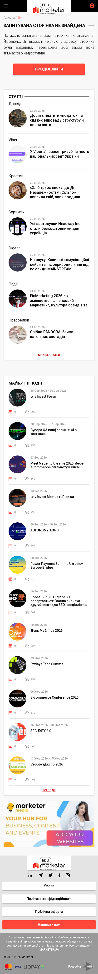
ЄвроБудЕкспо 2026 (46, 764)
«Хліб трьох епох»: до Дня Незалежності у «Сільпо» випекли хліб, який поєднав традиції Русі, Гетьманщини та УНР (57, 192)
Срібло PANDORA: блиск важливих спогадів (51, 334)
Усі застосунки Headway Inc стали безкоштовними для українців (55, 228)
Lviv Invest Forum (43, 396)
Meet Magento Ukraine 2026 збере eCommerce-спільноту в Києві (56, 465)
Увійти (92, 5)
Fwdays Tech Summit (46, 664)
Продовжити (49, 69)
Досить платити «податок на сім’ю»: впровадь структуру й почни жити (57, 120)
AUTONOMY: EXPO (44, 530)
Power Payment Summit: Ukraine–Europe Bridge (56, 565)
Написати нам (49, 924)
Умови (49, 886)
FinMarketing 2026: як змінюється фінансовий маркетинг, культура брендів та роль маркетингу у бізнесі (59, 301)
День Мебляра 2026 (46, 630)
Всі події (49, 790)
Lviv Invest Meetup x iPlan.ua (52, 497)
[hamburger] (6, 6)
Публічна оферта (49, 912)
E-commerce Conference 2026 (54, 697)
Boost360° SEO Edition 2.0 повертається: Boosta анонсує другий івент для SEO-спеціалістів (58, 601)
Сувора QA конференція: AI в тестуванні (53, 432)
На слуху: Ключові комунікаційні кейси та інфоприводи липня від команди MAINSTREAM (59, 264)
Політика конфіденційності (49, 899)
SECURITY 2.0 (40, 731)
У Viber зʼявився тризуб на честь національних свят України (59, 153)
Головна (9, 17)
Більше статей (49, 355)
